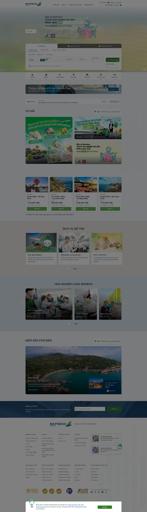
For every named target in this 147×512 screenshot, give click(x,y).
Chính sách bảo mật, (74, 505)
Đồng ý (105, 507)
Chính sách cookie (80, 507)
